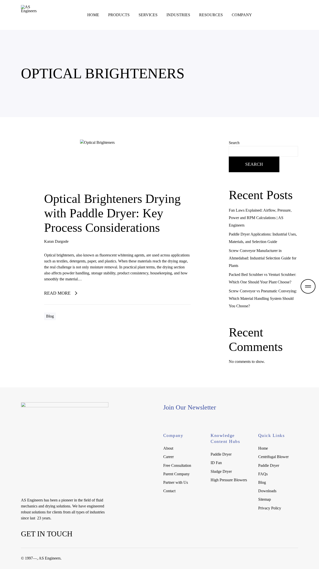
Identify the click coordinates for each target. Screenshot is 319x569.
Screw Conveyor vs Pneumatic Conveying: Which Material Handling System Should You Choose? (263, 298)
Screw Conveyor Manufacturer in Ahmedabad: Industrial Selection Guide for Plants (262, 258)
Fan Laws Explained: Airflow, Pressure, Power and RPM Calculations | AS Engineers (260, 217)
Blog (50, 316)
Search (234, 143)
